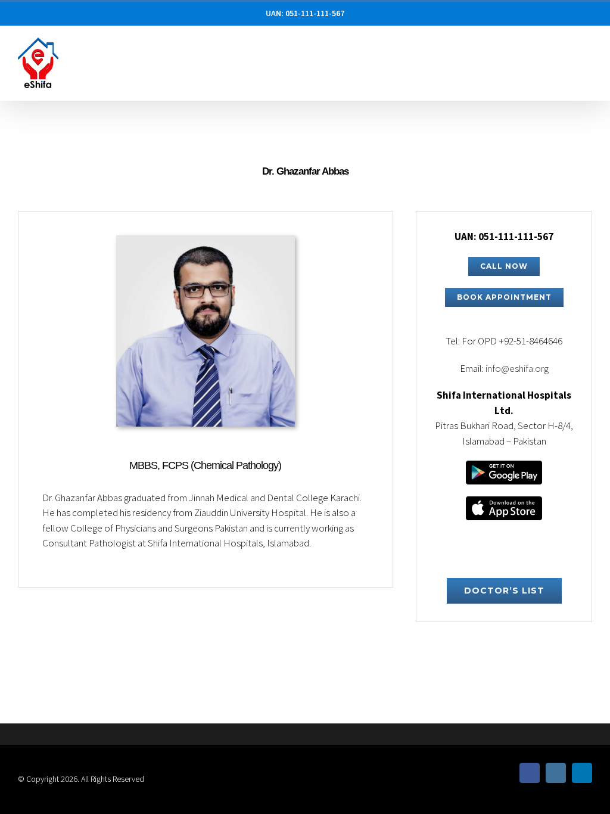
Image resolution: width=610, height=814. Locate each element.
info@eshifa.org (517, 368)
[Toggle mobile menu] (587, 51)
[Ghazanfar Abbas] (205, 242)
